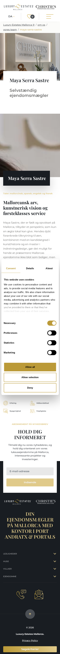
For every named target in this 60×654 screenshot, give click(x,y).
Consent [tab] (11, 268)
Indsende (30, 482)
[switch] (51, 332)
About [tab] (49, 268)
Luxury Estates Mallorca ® (19, 24)
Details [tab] (30, 268)
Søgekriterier (30, 649)
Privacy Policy (30, 640)
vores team (10, 29)
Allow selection (30, 377)
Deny (30, 387)
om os (41, 24)
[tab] (55, 553)
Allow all (30, 367)
